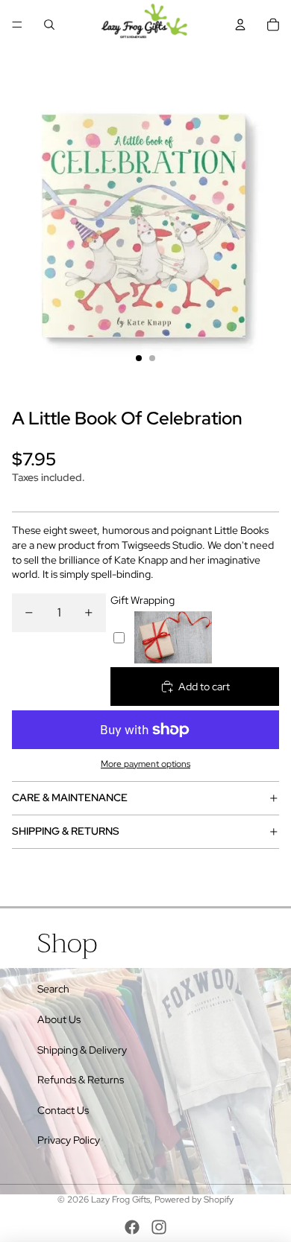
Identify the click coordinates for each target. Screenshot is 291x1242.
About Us (59, 1019)
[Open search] (49, 24)
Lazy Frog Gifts (120, 1200)
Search (53, 989)
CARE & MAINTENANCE (70, 797)
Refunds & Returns (80, 1079)
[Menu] (17, 24)
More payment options (145, 764)
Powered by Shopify (194, 1200)
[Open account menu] (240, 24)
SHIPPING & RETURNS (65, 831)
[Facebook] (132, 1227)
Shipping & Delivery (82, 1050)
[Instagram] (159, 1227)
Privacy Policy (68, 1140)
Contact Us (63, 1110)
